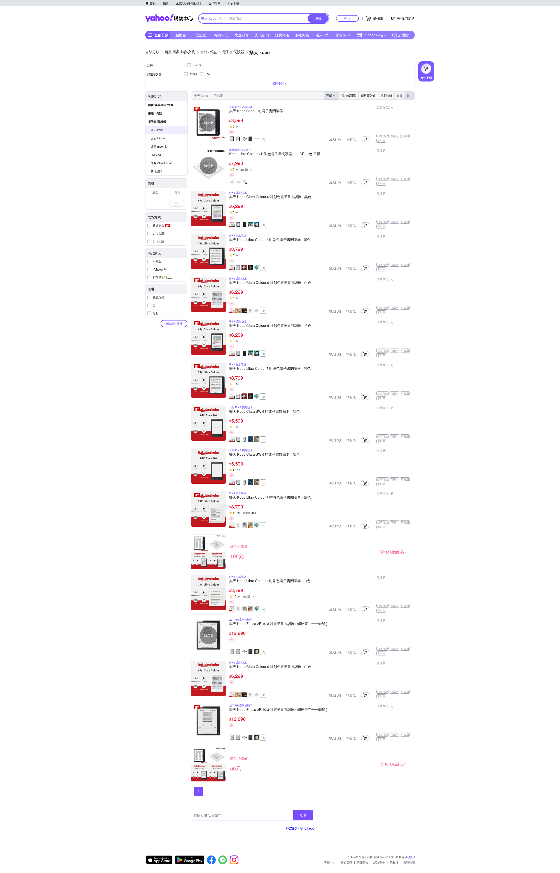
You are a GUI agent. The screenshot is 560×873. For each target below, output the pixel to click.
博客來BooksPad (161, 163)
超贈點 (403, 34)
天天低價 (262, 34)
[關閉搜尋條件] (220, 18)
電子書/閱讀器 (157, 121)
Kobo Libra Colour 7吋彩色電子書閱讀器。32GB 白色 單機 (274, 154)
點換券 (180, 34)
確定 (177, 203)
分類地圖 (409, 862)
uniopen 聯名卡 (375, 34)
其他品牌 (156, 171)
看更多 (341, 34)
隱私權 (394, 862)
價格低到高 (348, 95)
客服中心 (330, 862)
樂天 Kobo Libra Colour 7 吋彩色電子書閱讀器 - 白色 (270, 497)
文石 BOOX (158, 138)
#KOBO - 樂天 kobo (300, 828)
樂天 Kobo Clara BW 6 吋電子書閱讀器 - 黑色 (264, 411)
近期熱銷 (386, 95)
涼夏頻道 (282, 34)
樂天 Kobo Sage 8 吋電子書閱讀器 (256, 111)
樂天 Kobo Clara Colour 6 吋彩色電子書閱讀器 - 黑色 (270, 197)
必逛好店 (302, 34)
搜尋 (303, 815)
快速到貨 (241, 34)
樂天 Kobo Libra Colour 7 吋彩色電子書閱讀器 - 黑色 (270, 240)
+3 (263, 225)
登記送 (201, 34)
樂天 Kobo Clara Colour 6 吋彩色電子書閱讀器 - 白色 (270, 283)
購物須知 (362, 862)
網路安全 (379, 862)
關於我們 (346, 862)
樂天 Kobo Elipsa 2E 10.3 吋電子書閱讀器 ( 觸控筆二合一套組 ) (278, 624)
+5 (263, 139)
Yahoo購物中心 (169, 18)
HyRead (156, 155)
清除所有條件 (173, 323)
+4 (263, 439)
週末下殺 (323, 34)
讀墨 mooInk (159, 146)
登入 (347, 18)
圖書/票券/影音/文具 (160, 105)
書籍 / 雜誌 (155, 113)
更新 (411, 857)
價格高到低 (368, 95)
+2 (263, 311)
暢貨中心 (221, 34)
